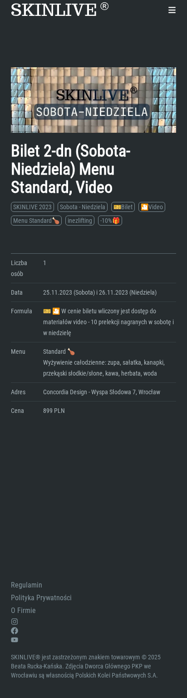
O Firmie (23, 610)
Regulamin (26, 585)
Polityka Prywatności (41, 597)
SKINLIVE (59, 10)
